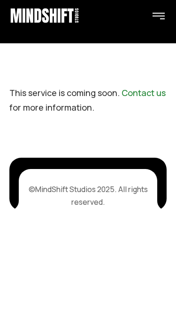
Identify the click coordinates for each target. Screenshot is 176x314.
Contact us (144, 92)
